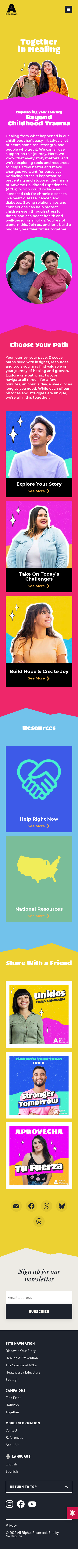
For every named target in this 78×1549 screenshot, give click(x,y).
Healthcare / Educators (23, 1372)
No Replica (14, 1536)
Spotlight (13, 1379)
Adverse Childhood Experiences (38, 185)
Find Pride (13, 1397)
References (14, 1437)
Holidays (12, 1405)
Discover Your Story (21, 1350)
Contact (11, 1430)
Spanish (12, 1471)
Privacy (11, 1525)
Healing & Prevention (22, 1358)
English (11, 1464)
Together (13, 1412)
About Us (12, 1444)
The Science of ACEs (21, 1365)
